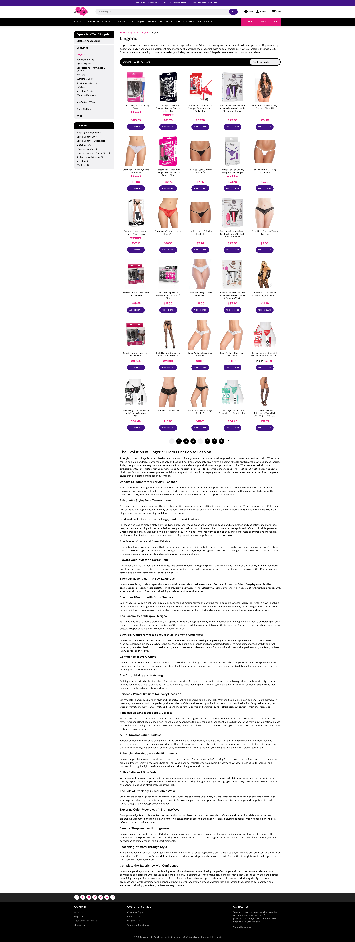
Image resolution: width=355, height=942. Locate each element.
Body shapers (127, 602)
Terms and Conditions (138, 925)
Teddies (124, 740)
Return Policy (133, 916)
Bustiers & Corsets (86, 78)
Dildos (77, 21)
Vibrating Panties (85, 91)
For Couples (138, 21)
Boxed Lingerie (84, 136)
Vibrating (81, 161)
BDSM (174, 21)
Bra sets (124, 699)
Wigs (79, 115)
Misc (217, 21)
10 (221, 441)
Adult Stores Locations (85, 920)
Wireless (81, 165)
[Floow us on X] (82, 897)
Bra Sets (81, 74)
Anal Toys (107, 21)
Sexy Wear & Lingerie (138, 32)
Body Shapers (84, 63)
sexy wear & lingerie (209, 52)
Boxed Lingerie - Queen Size (91, 140)
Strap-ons (188, 21)
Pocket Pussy (204, 21)
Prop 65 (218, 937)
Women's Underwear (87, 95)
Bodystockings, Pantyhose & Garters (91, 69)
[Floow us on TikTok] (112, 897)
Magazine (78, 916)
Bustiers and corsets (131, 718)
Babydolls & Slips (85, 59)
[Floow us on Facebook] (76, 897)
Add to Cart (136, 127)
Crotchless (82, 144)
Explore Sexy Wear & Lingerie (93, 34)
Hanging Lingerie (85, 148)
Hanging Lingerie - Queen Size (92, 153)
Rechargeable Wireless (88, 157)
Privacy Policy (134, 920)
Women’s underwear (131, 640)
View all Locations (242, 927)
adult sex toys (246, 871)
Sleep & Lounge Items (88, 82)
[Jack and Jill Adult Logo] (81, 12)
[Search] (233, 12)
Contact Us (79, 925)
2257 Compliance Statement (197, 937)
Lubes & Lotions (157, 21)
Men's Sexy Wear (86, 102)
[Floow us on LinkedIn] (106, 897)
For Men (121, 21)
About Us (78, 912)
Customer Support (136, 912)
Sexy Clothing (84, 109)
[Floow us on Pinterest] (100, 897)
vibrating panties (214, 874)
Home (122, 32)
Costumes (82, 47)
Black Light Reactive (87, 132)
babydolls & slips (157, 837)
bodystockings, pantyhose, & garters (184, 524)
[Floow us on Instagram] (94, 897)
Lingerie (81, 54)
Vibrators (92, 21)
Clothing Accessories (88, 40)
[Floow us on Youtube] (88, 897)
